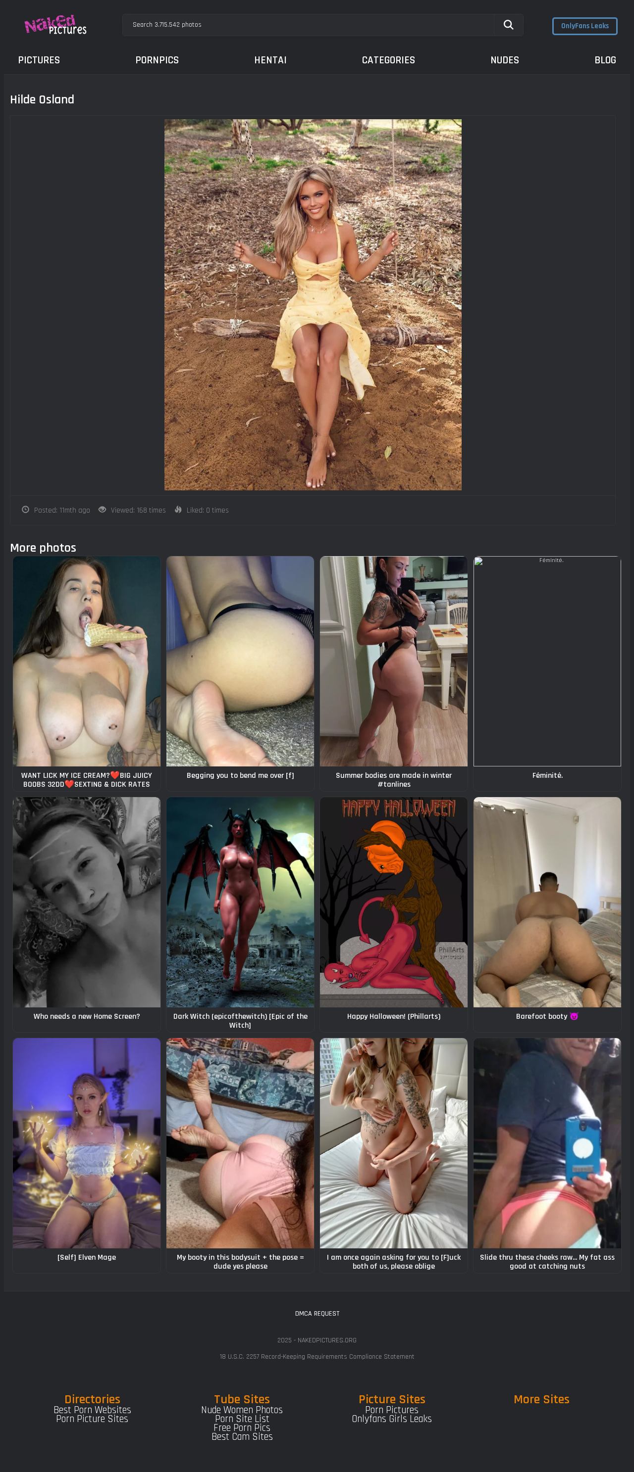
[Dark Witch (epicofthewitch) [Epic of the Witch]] (240, 902)
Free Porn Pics (241, 1428)
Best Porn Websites (92, 1410)
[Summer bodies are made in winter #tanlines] (394, 661)
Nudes (504, 60)
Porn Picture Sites (92, 1419)
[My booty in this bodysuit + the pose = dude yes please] (240, 1143)
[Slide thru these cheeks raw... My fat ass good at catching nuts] (547, 1143)
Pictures (39, 60)
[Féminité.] (547, 661)
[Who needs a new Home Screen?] (86, 902)
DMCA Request (317, 1313)
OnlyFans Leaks (585, 26)
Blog (605, 60)
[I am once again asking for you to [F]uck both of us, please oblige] (394, 1143)
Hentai (270, 60)
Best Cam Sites (242, 1436)
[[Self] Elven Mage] (86, 1143)
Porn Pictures (392, 1410)
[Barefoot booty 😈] (547, 902)
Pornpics (157, 60)
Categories (388, 60)
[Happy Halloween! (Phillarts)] (394, 902)
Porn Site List (242, 1419)
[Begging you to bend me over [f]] (240, 661)
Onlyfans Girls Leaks (392, 1419)
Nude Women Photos (242, 1410)
